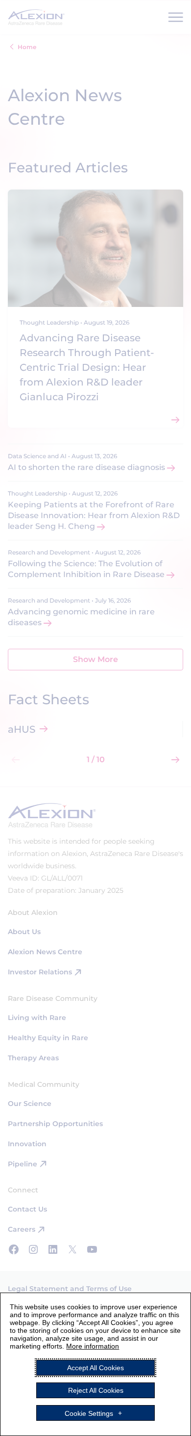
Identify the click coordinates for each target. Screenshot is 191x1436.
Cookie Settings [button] (89, 1413)
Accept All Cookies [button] (95, 1368)
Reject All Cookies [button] (95, 1390)
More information (92, 1346)
